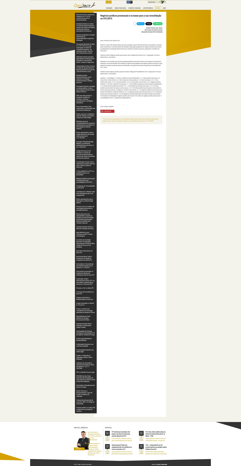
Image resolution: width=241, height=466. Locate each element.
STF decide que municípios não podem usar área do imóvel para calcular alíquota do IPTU (121, 434)
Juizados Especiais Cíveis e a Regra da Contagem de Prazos (85, 228)
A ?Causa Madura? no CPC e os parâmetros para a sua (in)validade (85, 173)
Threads (149, 24)
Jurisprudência (148, 8)
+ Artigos (78, 449)
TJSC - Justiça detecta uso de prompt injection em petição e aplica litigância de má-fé (156, 447)
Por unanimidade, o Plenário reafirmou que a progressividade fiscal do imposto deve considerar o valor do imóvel (122, 441)
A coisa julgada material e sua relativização (85, 351)
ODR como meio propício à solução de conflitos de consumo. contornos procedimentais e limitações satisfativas (84, 99)
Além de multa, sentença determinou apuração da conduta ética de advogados (156, 453)
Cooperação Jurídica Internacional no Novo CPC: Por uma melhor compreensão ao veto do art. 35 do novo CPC (85, 281)
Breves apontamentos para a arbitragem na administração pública (84, 201)
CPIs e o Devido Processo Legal (85, 372)
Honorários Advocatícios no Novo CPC (84, 252)
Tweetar (141, 24)
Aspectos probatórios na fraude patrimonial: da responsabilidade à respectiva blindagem (85, 37)
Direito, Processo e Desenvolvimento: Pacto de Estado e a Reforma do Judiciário (84, 393)
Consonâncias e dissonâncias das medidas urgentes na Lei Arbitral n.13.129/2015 (84, 266)
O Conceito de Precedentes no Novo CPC (85, 293)
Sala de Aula (151, 2)
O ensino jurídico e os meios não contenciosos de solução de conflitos (85, 409)
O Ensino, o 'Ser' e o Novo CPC (85, 288)
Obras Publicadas (120, 8)
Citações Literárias (134, 8)
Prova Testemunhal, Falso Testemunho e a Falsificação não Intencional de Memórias (85, 108)
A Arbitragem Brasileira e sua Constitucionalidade (84, 345)
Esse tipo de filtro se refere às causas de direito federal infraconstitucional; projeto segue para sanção (122, 454)
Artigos (157, 8)
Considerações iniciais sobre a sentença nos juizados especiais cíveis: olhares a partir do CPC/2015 (85, 164)
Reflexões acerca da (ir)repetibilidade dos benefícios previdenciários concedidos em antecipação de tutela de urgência (85, 125)
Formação (109, 8)
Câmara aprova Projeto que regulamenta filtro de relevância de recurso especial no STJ (122, 447)
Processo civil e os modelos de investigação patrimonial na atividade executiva (85, 208)
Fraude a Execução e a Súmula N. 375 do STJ (85, 304)
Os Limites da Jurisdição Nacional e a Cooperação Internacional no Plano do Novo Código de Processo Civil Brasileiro (85, 243)
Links (164, 8)
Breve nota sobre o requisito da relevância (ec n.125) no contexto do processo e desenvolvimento (85, 17)
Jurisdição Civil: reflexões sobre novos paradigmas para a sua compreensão (85, 193)
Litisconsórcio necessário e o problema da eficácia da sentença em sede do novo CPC (85, 273)
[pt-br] (163, 2)
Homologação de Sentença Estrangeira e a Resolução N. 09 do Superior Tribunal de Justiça (85, 333)
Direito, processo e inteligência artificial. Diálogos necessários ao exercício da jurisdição (85, 116)
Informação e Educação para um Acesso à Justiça (85, 386)
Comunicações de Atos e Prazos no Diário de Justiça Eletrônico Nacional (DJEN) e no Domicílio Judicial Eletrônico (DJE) (85, 68)
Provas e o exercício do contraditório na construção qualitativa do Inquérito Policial (85, 310)
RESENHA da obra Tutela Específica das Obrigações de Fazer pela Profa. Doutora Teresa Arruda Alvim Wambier (85, 378)
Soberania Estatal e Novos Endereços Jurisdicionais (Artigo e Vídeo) (84, 325)
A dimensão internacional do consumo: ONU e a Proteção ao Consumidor (85, 402)
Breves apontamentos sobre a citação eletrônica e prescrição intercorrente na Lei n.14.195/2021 (85, 135)
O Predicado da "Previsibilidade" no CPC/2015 (85, 187)
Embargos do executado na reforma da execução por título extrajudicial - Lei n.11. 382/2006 (85, 365)
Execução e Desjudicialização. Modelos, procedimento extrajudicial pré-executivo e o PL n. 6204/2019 (85, 144)
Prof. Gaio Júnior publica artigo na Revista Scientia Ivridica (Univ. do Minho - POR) (156, 434)
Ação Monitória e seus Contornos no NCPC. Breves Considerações (84, 234)
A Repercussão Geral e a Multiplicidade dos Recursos (84, 298)
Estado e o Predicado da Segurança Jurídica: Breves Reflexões (84, 357)
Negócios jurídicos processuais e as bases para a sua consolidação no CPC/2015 (85, 180)
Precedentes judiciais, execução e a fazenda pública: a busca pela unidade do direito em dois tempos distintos (85, 89)
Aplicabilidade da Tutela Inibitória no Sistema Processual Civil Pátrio (83, 318)
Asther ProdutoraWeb (162, 464)
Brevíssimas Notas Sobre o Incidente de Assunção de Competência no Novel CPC (84, 258)
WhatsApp (158, 24)
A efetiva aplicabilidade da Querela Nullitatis (84, 339)
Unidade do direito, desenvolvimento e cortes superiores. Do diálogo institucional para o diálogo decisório (84, 78)
